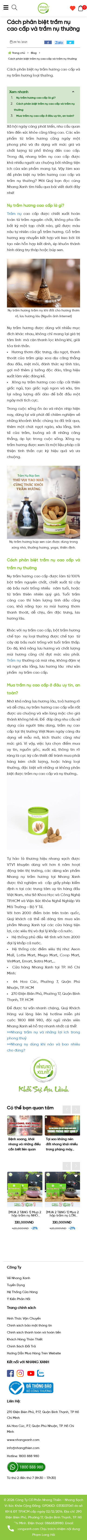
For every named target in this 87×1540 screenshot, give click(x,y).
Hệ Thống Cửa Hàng (22, 1292)
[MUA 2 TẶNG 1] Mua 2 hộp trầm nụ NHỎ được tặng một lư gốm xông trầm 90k (25, 1214)
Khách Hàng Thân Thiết (24, 1339)
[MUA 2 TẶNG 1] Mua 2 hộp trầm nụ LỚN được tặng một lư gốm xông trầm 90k (62, 1214)
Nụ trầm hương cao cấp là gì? (35, 97)
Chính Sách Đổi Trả (21, 1346)
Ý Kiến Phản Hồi (18, 1299)
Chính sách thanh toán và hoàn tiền (34, 1332)
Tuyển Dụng (16, 1285)
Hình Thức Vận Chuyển (24, 1318)
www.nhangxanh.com (23, 1440)
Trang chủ (18, 53)
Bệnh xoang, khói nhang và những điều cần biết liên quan (24, 1144)
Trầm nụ (14, 213)
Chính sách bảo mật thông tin (29, 1325)
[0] (79, 8)
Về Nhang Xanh (18, 1278)
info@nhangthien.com (23, 1448)
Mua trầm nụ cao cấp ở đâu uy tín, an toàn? (45, 115)
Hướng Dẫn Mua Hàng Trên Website (34, 1353)
